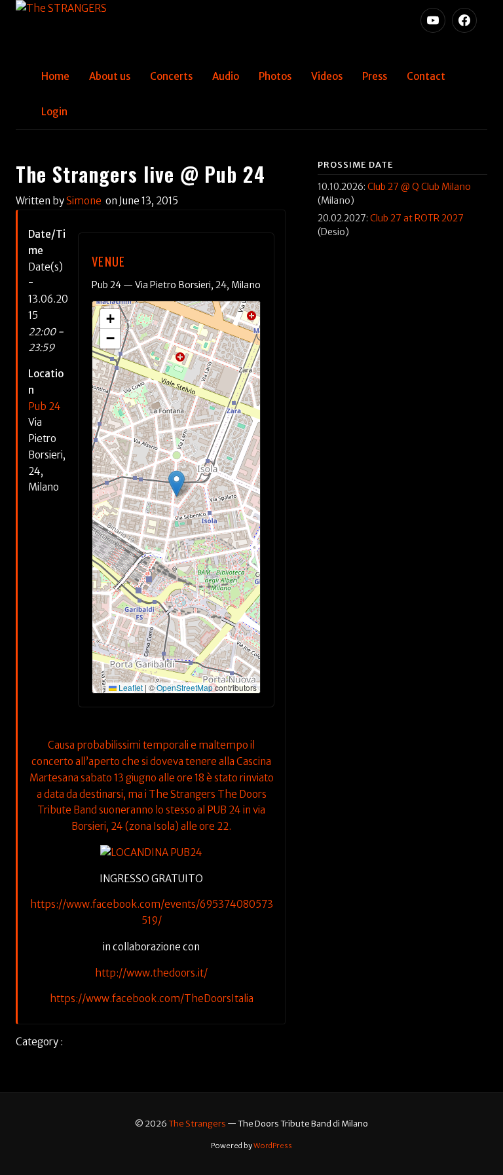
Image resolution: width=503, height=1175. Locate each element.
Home (55, 76)
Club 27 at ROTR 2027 (417, 218)
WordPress (272, 1145)
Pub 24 (44, 406)
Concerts (171, 76)
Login (54, 111)
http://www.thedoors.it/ (151, 973)
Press (374, 76)
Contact (426, 76)
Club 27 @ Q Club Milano (419, 187)
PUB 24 (224, 810)
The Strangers (197, 1123)
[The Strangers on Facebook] (464, 20)
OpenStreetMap (185, 687)
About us (109, 76)
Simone (84, 201)
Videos (327, 76)
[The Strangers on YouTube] (432, 20)
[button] (176, 483)
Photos (275, 76)
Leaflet (130, 687)
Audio (225, 76)
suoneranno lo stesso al (152, 810)
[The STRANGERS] (251, 29)
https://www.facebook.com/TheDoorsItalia (151, 998)
